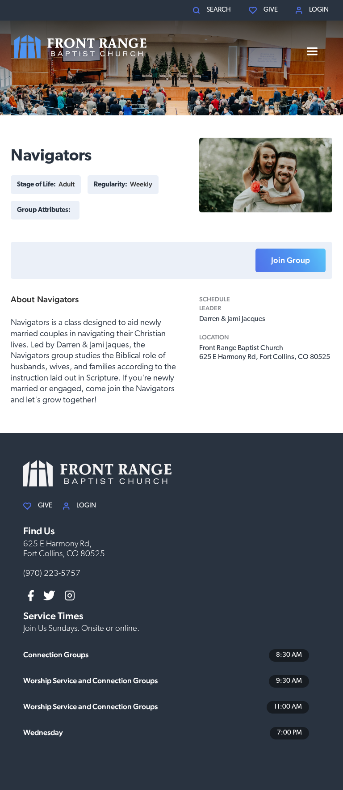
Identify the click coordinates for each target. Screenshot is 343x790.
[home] (80, 47)
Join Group (290, 260)
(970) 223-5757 (51, 574)
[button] (212, 10)
